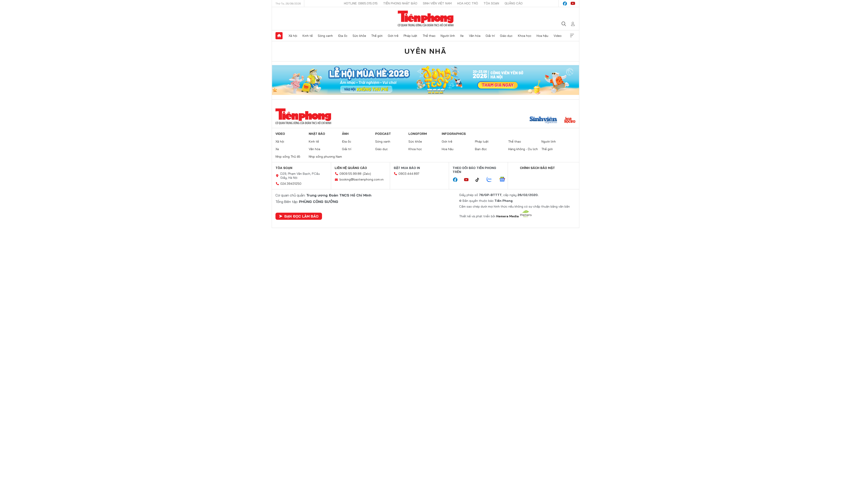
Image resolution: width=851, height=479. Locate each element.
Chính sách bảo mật (537, 168)
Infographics (454, 134)
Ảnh (345, 134)
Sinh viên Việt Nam (437, 3)
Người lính (448, 36)
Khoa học (524, 36)
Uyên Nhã (425, 51)
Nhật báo (317, 134)
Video (558, 36)
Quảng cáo (514, 3)
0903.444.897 (408, 174)
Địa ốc (342, 36)
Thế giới (377, 36)
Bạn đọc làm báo (301, 216)
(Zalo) (367, 174)
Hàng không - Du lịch (523, 149)
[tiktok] (479, 180)
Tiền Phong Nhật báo (400, 3)
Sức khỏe (359, 36)
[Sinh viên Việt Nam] (543, 120)
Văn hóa (474, 36)
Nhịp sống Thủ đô (287, 157)
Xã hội (293, 36)
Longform (417, 134)
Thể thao (429, 36)
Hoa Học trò (467, 3)
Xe (462, 36)
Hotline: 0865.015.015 (361, 3)
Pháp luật (410, 36)
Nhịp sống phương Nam (325, 157)
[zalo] (491, 180)
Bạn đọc (481, 149)
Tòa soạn (491, 3)
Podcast (383, 134)
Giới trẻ (393, 36)
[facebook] (565, 3)
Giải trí (490, 36)
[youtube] (573, 3)
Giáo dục (506, 36)
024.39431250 (290, 184)
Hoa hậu (542, 36)
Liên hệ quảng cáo (351, 168)
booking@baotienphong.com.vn (362, 179)
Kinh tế (308, 36)
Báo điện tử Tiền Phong (425, 19)
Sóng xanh (325, 36)
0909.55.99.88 (350, 174)
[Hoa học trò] (570, 120)
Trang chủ (279, 35)
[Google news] (504, 180)
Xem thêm (572, 35)
